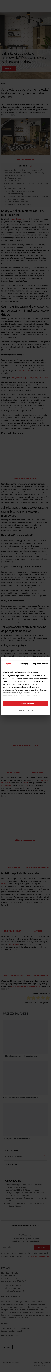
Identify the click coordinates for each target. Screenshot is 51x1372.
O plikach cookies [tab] (40, 664)
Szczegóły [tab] (24, 664)
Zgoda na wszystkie (25, 704)
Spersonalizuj (24, 710)
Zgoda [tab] (8, 664)
